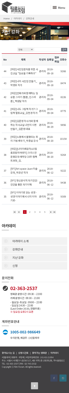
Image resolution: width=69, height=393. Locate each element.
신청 (15, 265)
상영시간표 (23, 352)
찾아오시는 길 (8, 352)
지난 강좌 (17, 257)
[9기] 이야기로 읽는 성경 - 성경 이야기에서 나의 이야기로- (23, 196)
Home (7, 18)
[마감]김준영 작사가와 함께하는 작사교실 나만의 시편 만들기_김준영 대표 (24, 125)
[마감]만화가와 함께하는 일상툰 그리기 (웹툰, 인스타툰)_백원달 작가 (24, 97)
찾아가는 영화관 (39, 352)
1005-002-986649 (25, 331)
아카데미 (54, 352)
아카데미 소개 (20, 241)
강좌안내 (17, 249)
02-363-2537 (23, 288)
